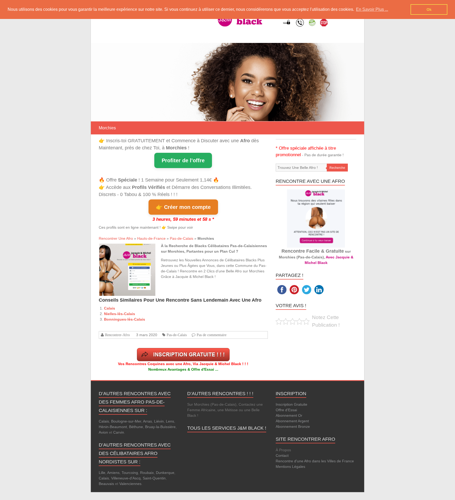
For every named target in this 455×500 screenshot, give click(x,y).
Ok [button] (429, 9)
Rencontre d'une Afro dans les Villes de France (315, 461)
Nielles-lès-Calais (119, 314)
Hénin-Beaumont (113, 427)
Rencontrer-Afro (117, 335)
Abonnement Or (289, 415)
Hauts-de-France (151, 238)
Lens (170, 421)
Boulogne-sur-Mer (126, 421)
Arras (147, 421)
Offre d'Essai (286, 410)
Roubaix (147, 472)
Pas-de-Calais (181, 238)
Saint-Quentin (154, 478)
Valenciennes (130, 484)
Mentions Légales (290, 466)
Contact (282, 455)
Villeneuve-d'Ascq (126, 478)
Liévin (159, 421)
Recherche (337, 168)
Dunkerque (165, 472)
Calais (109, 308)
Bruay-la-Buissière (160, 427)
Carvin (118, 432)
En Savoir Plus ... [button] (372, 9)
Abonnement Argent (292, 421)
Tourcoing (130, 472)
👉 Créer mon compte (183, 207)
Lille (102, 472)
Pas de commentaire (211, 335)
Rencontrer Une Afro (116, 238)
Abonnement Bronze (293, 426)
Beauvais (106, 484)
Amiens (113, 472)
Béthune (136, 427)
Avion (103, 432)
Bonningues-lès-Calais (124, 319)
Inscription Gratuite (291, 404)
